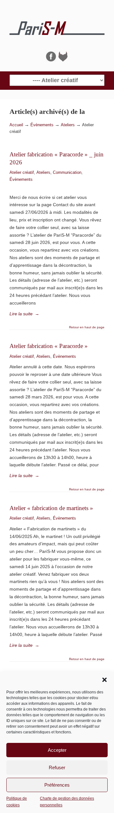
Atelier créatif (22, 172)
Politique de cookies (16, 801)
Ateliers (68, 125)
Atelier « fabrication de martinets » (51, 508)
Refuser (57, 767)
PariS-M (57, 25)
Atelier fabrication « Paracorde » (49, 346)
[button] (104, 680)
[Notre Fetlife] (63, 59)
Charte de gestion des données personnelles (67, 801)
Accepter (57, 750)
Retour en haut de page (86, 327)
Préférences (57, 785)
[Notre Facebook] (51, 59)
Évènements (42, 125)
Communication (67, 172)
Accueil (16, 125)
